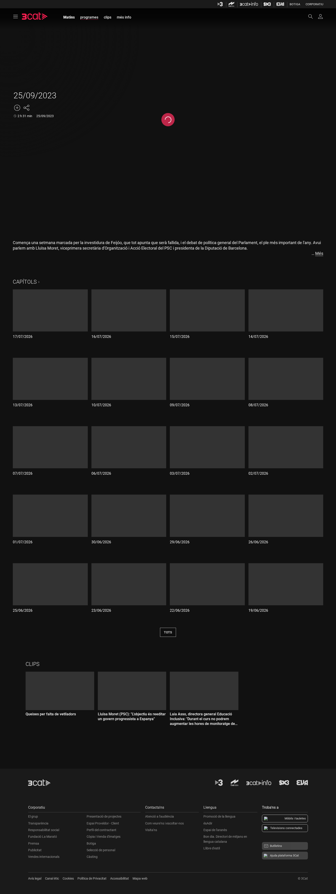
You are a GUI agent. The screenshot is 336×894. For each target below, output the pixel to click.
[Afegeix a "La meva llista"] (17, 107)
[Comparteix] (26, 107)
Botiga (295, 4)
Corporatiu (314, 4)
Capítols (25, 282)
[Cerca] (313, 16)
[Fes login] (320, 16)
